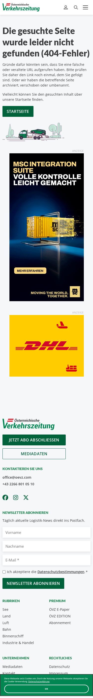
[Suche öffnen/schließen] (75, 7)
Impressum (58, 673)
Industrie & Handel (18, 642)
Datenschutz (59, 666)
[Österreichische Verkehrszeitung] (21, 7)
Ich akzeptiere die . (47, 571)
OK (46, 688)
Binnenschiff (13, 636)
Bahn (6, 629)
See (5, 609)
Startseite (18, 111)
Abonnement (60, 622)
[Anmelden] (66, 7)
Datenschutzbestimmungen (60, 571)
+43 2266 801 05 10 (18, 484)
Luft (5, 622)
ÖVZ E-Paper (59, 609)
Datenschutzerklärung (39, 681)
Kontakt (8, 673)
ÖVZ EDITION (60, 616)
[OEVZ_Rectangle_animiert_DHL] (46, 345)
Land (6, 616)
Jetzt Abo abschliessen (34, 440)
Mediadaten (34, 453)
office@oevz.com (16, 477)
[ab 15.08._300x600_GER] (46, 227)
